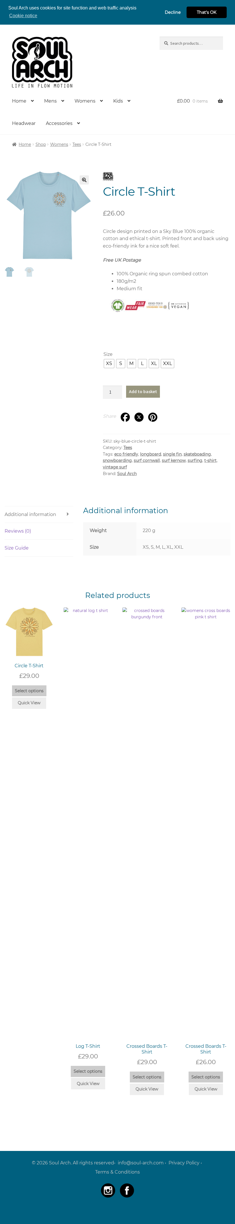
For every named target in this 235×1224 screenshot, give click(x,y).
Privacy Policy (184, 1163)
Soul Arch (127, 473)
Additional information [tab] (30, 514)
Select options (29, 690)
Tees (77, 144)
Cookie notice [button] (23, 15)
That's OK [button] (206, 12)
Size (108, 354)
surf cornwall (147, 460)
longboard (150, 454)
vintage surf (115, 467)
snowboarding (117, 460)
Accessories (59, 123)
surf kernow (174, 460)
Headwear (24, 123)
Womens (85, 101)
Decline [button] (173, 12)
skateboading (197, 454)
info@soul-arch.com (141, 1163)
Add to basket (143, 391)
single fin (172, 454)
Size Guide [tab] (17, 548)
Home (19, 101)
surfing (195, 460)
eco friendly (126, 454)
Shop (41, 144)
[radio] (109, 363)
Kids (118, 101)
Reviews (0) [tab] (18, 531)
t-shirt (210, 460)
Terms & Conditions (117, 1172)
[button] (84, 180)
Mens (50, 101)
